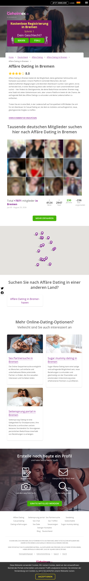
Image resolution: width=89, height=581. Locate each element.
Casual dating (18, 521)
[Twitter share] (2, 288)
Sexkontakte (70, 521)
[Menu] (86, 2)
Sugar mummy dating (70, 524)
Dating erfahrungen (19, 524)
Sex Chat (36, 521)
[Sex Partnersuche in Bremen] (24, 344)
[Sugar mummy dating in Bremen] (64, 344)
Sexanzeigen (53, 524)
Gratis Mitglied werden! (44, 503)
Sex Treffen (53, 521)
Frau (37, 40)
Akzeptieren (45, 576)
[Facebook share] (2, 293)
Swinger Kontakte (44, 527)
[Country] (78, 2)
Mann (21, 40)
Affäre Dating (18, 517)
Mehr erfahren (44, 218)
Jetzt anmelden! (60, 3)
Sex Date (36, 524)
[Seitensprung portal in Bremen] (24, 397)
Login (72, 3)
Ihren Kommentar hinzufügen (23, 118)
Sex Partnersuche (53, 517)
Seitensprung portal (36, 517)
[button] (37, 265)
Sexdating (70, 517)
